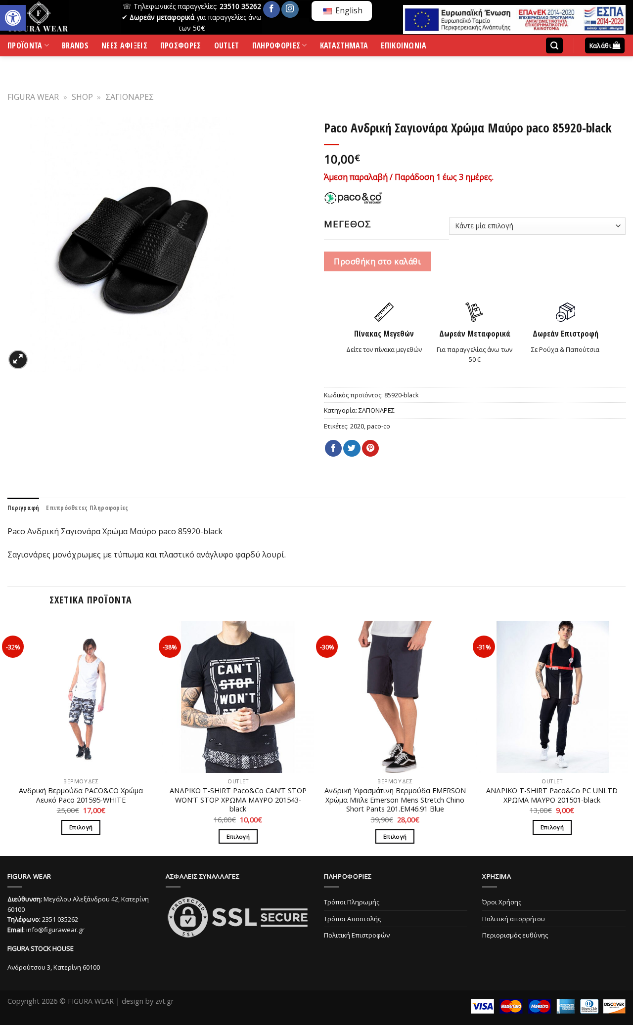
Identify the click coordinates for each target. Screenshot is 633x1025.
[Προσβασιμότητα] (13, 18)
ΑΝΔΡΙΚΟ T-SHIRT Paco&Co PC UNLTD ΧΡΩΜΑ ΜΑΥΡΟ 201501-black (552, 795)
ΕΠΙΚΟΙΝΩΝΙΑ (404, 47)
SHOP (82, 96)
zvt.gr (164, 1001)
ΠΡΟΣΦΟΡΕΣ (180, 47)
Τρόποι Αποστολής (352, 918)
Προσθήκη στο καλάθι (377, 261)
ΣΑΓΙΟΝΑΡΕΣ (129, 96)
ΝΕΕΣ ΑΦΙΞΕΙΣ (124, 47)
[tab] (23, 507)
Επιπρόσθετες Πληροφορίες (87, 507)
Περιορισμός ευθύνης (515, 935)
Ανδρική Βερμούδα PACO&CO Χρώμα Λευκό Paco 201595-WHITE (81, 795)
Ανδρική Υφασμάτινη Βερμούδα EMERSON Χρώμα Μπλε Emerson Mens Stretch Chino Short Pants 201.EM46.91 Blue (395, 799)
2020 (357, 426)
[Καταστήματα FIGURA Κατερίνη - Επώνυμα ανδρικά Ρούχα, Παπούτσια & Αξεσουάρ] (56, 17)
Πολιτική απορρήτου (513, 918)
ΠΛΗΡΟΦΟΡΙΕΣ (276, 47)
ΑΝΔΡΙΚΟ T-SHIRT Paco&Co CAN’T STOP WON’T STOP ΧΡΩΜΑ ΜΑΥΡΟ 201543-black (238, 799)
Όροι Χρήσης (501, 901)
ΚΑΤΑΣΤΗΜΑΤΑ (344, 47)
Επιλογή (80, 827)
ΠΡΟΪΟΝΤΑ (25, 47)
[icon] (271, 9)
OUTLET (226, 47)
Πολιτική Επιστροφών (357, 935)
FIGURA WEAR (33, 96)
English (347, 10)
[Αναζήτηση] (554, 46)
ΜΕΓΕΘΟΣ (347, 224)
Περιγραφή (23, 507)
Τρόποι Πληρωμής (351, 901)
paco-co (378, 426)
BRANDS (75, 47)
